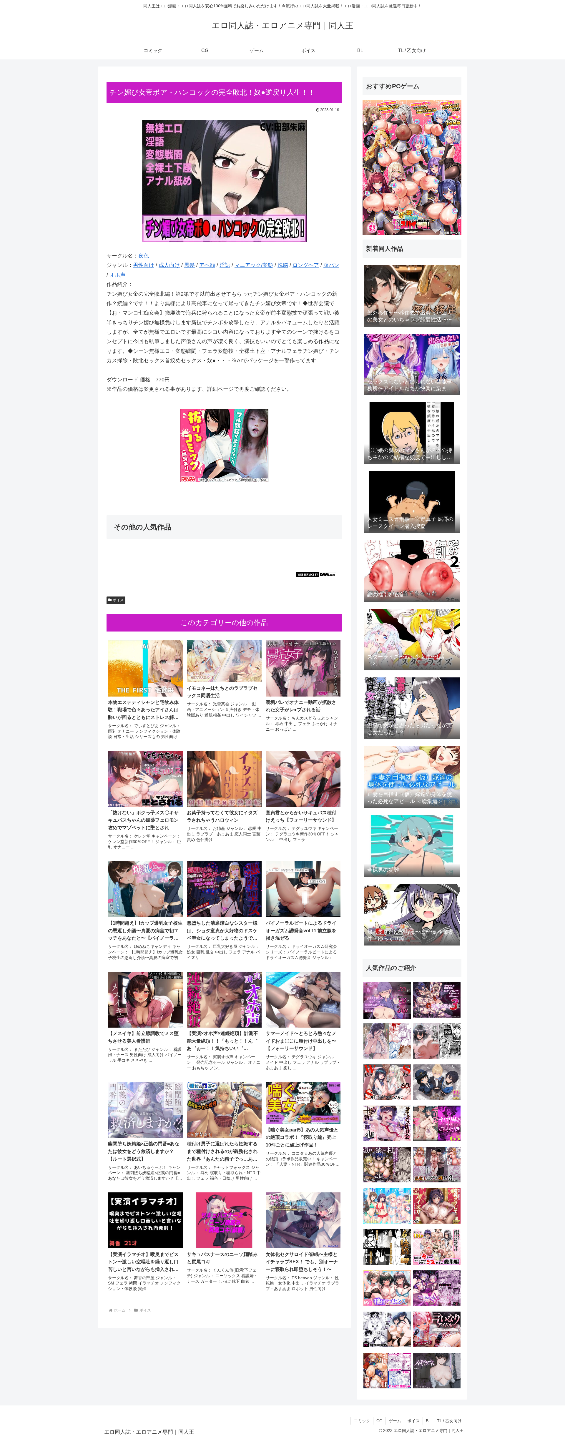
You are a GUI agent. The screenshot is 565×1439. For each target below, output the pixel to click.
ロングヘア (306, 265)
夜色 (143, 256)
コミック (362, 1420)
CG (379, 1420)
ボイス (118, 600)
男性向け (143, 265)
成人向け (169, 265)
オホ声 (117, 275)
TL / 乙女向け (449, 1420)
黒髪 (189, 265)
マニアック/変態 (254, 265)
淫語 (225, 265)
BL (428, 1420)
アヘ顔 (207, 265)
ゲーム (395, 1420)
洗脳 (282, 265)
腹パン (331, 265)
